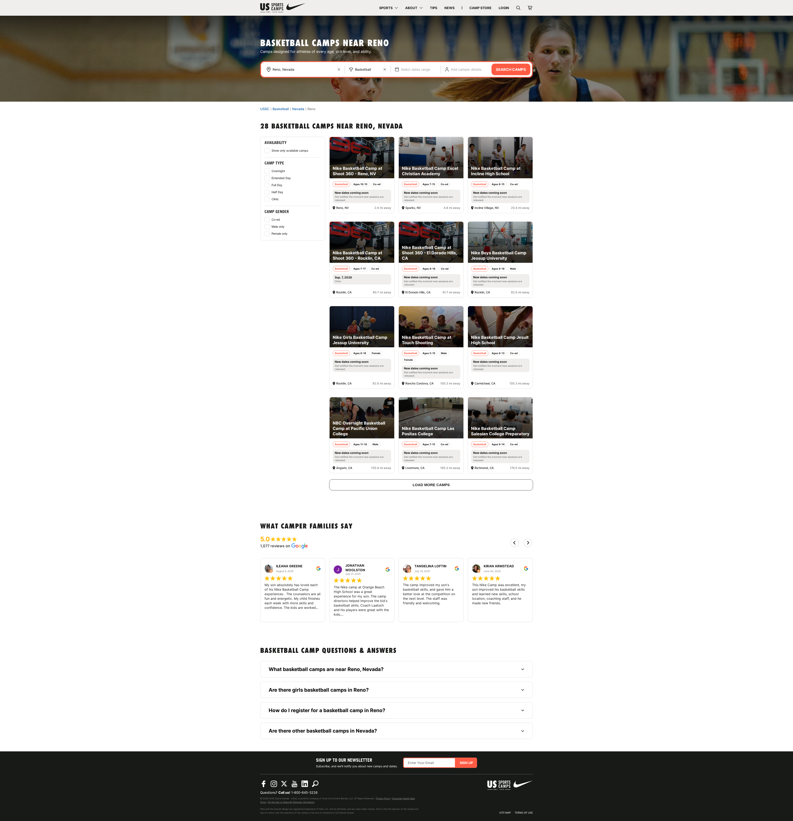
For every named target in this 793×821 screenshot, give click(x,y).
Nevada (298, 109)
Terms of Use (524, 812)
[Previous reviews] (515, 543)
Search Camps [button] (511, 69)
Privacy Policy (383, 798)
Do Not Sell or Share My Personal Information (291, 802)
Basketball (363, 69)
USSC (264, 109)
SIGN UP (466, 763)
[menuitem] (388, 8)
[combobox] (307, 69)
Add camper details (466, 69)
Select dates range (415, 69)
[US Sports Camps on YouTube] (294, 784)
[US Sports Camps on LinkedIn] (305, 784)
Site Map (505, 812)
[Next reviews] (528, 543)
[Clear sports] (384, 69)
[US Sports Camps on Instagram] (274, 784)
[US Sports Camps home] (283, 8)
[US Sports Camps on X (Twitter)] (284, 784)
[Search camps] (315, 784)
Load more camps (431, 485)
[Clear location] (339, 69)
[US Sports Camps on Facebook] (263, 784)
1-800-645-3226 (304, 792)
